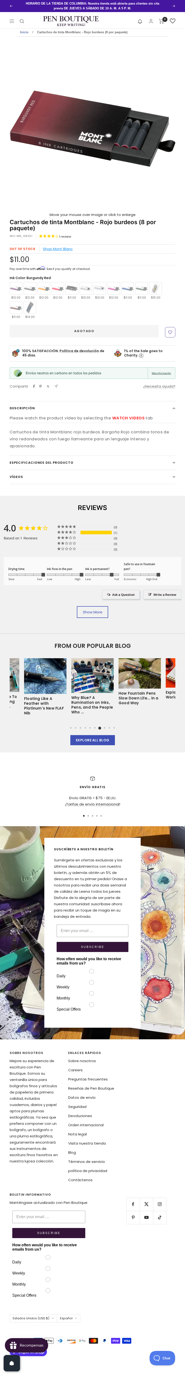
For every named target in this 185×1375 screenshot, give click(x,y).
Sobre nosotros (82, 1060)
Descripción (22, 408)
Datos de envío (82, 1097)
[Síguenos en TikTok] (159, 1217)
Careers (75, 1070)
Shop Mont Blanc (58, 248)
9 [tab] (109, 727)
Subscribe (92, 947)
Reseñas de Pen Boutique (91, 1088)
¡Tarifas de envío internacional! (92, 804)
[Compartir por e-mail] (56, 386)
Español (66, 1318)
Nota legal (77, 1134)
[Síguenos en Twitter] (146, 1204)
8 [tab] (104, 727)
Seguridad (77, 1106)
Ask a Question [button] (123, 594)
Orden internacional (86, 1124)
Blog (72, 1152)
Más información (161, 373)
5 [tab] (90, 727)
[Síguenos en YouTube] (146, 1217)
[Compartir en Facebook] (34, 386)
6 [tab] (94, 727)
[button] (140, 21)
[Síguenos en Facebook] (133, 1204)
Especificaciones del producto (41, 462)
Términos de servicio (86, 1161)
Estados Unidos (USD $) (31, 1318)
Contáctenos (80, 1179)
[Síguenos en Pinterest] (133, 1217)
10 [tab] (114, 727)
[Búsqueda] (22, 21)
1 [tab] (70, 727)
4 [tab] (85, 727)
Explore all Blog (92, 740)
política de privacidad (87, 1170)
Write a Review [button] (164, 594)
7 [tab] (99, 727)
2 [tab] (75, 727)
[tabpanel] (92, 683)
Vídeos (16, 477)
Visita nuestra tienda (87, 1143)
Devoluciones (80, 1115)
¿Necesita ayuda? (159, 386)
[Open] (12, 1363)
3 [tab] (80, 727)
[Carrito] (161, 21)
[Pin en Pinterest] (40, 386)
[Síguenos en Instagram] (159, 1204)
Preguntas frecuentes (88, 1079)
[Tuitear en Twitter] (48, 386)
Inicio (24, 32)
